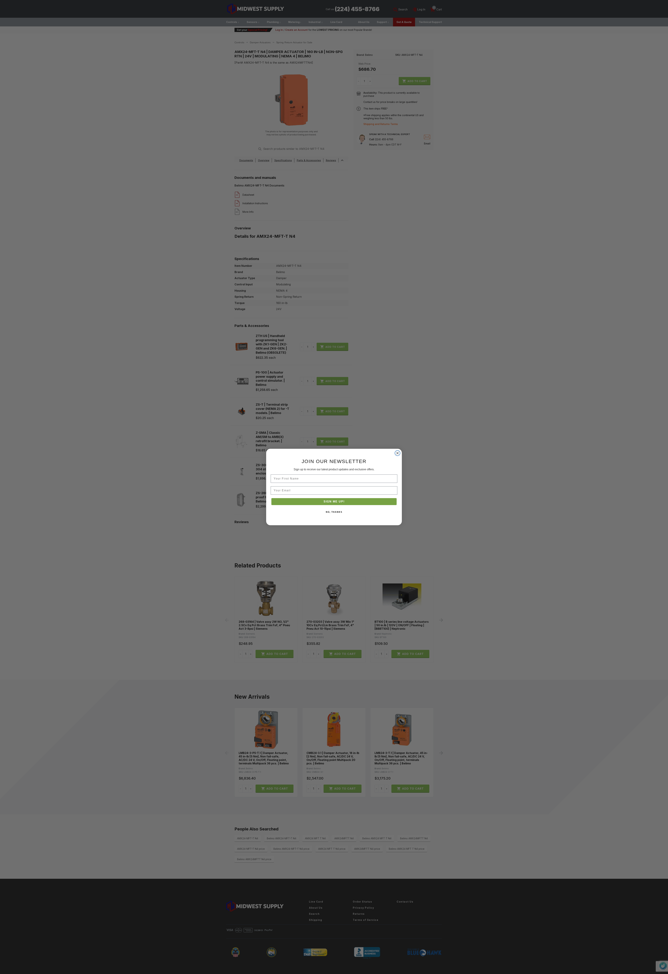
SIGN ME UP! (334, 501)
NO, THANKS (334, 512)
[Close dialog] (397, 453)
